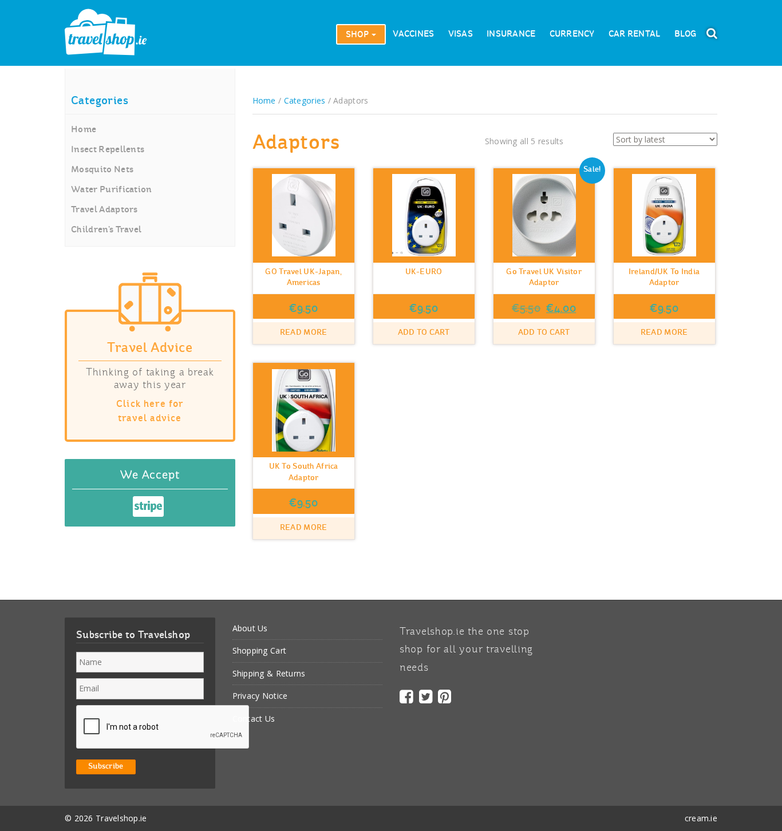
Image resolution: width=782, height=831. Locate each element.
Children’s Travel (106, 230)
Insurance (511, 34)
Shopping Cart (259, 650)
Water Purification (111, 190)
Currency (572, 34)
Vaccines (413, 34)
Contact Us (253, 718)
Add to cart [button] (424, 333)
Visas (460, 34)
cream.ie (701, 818)
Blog (685, 34)
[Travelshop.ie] (105, 33)
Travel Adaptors (104, 210)
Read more (303, 333)
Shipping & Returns (269, 673)
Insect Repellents (107, 150)
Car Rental (635, 34)
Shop (358, 35)
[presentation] (163, 727)
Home (83, 130)
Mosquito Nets (102, 170)
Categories (305, 100)
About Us (250, 628)
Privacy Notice (260, 695)
